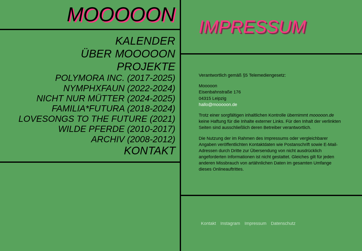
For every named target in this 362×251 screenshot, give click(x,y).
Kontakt (149, 150)
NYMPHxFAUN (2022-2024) (119, 88)
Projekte (146, 66)
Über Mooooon (128, 53)
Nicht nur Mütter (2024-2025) (105, 98)
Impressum (255, 223)
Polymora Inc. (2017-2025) (115, 78)
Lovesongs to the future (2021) (96, 119)
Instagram (230, 223)
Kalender (145, 41)
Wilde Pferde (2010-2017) (116, 129)
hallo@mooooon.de (218, 104)
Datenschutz (283, 223)
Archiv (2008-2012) (133, 139)
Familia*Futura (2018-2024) (113, 108)
